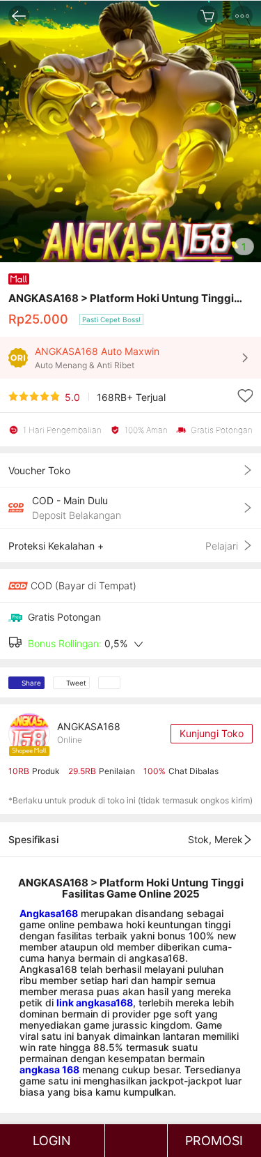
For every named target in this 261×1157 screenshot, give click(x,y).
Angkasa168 (48, 913)
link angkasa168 (94, 1002)
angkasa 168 (49, 1069)
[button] (242, 16)
